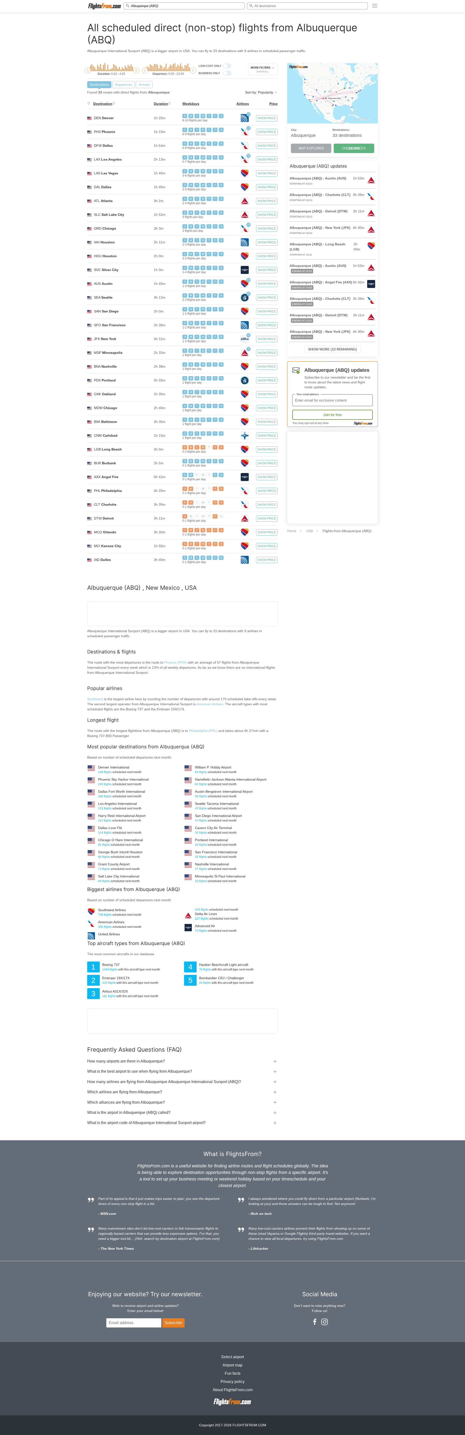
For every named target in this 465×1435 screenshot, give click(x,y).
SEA (103, 297)
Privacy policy (233, 1382)
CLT (105, 504)
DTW (104, 518)
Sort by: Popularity (259, 92)
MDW (105, 408)
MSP (108, 353)
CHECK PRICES (354, 148)
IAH (104, 242)
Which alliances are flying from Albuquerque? (126, 1102)
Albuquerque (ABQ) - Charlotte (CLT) (320, 195)
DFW (103, 145)
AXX (106, 477)
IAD (102, 560)
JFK (105, 339)
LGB (108, 449)
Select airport (232, 1357)
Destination (102, 104)
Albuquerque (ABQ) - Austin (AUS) (318, 178)
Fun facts (232, 1373)
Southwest (95, 699)
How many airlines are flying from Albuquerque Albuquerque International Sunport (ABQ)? (164, 1082)
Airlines (242, 104)
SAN (106, 311)
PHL (108, 491)
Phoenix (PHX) (175, 662)
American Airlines (210, 704)
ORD (105, 228)
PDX (105, 380)
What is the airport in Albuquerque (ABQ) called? (128, 1112)
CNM (105, 435)
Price (273, 104)
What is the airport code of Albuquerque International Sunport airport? (146, 1123)
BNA (105, 366)
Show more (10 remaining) (332, 349)
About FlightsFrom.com (233, 1390)
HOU (105, 256)
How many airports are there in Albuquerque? (126, 1061)
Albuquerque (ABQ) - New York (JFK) (320, 228)
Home (291, 531)
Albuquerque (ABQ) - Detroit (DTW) (319, 211)
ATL (103, 201)
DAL (102, 187)
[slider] (88, 71)
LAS (106, 173)
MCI (107, 546)
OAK (105, 394)
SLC (109, 215)
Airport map (232, 1365)
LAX (108, 159)
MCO (105, 532)
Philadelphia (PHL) (203, 731)
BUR (105, 463)
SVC (106, 270)
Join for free (332, 415)
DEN (104, 118)
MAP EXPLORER (311, 148)
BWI (105, 422)
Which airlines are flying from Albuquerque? (124, 1092)
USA (309, 531)
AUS (103, 284)
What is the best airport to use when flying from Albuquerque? (139, 1071)
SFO (110, 325)
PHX (104, 132)
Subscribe (173, 1323)
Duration (161, 104)
